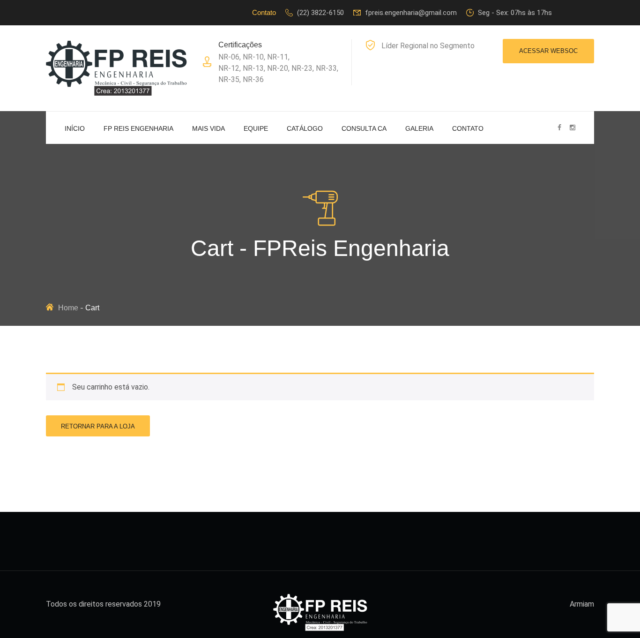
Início (75, 128)
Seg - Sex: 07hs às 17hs (515, 12)
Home (68, 308)
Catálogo (305, 128)
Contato (468, 128)
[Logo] (116, 68)
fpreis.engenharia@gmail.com (411, 12)
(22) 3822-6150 (320, 12)
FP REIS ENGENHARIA (138, 128)
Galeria (419, 128)
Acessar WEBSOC (548, 50)
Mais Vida (208, 128)
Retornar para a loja (98, 426)
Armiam (582, 604)
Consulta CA (364, 128)
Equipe (256, 128)
